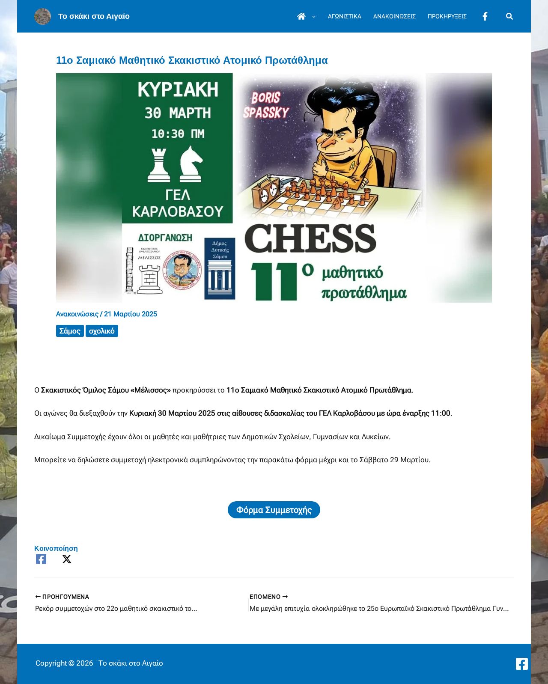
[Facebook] (41, 559)
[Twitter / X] (67, 559)
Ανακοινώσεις (77, 314)
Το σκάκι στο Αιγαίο (94, 16)
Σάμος (70, 331)
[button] (312, 16)
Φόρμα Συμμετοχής (274, 510)
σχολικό (102, 331)
